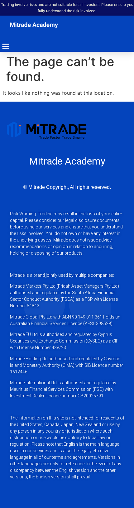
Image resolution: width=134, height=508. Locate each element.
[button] (6, 46)
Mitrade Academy (67, 161)
